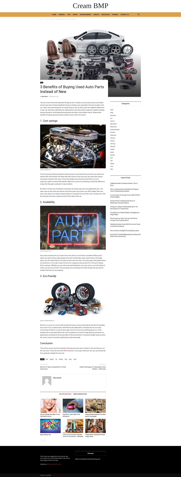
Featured (113, 135)
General (62, 14)
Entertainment (85, 14)
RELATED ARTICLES (65, 394)
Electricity (113, 127)
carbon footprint (48, 337)
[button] (138, 15)
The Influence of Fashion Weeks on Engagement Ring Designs (124, 213)
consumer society (54, 325)
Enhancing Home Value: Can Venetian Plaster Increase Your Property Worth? (124, 219)
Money (61, 359)
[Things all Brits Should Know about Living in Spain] (95, 426)
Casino (112, 121)
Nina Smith (45, 96)
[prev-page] (41, 440)
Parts (70, 359)
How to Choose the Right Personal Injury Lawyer (124, 230)
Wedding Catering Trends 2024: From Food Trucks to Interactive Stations (125, 225)
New (66, 359)
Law (111, 158)
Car (56, 359)
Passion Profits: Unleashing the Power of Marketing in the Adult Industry (122, 202)
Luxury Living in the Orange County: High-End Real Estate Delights (125, 196)
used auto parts (86, 265)
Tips (68, 14)
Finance (115, 14)
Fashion (112, 132)
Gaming (112, 144)
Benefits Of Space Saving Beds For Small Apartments (53, 368)
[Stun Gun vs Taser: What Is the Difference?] (73, 406)
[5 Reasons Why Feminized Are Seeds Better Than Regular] (95, 406)
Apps (112, 110)
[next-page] (44, 440)
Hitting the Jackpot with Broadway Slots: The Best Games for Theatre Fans (124, 207)
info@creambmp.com (54, 464)
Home (54, 14)
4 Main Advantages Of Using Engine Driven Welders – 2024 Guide (93, 368)
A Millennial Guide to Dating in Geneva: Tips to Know (124, 184)
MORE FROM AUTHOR (80, 394)
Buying (51, 359)
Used (75, 359)
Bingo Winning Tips (45, 434)
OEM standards (69, 351)
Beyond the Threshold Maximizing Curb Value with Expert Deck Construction (125, 235)
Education (105, 14)
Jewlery (112, 155)
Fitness (112, 141)
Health (96, 14)
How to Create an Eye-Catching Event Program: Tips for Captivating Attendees (124, 190)
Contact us (125, 14)
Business (113, 115)
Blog (111, 112)
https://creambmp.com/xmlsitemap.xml (87, 459)
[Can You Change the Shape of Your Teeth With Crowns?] (50, 406)
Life (111, 161)
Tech (111, 166)
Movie (75, 14)
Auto (47, 359)
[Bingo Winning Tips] (50, 426)
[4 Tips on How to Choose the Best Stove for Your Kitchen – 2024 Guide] (73, 426)
